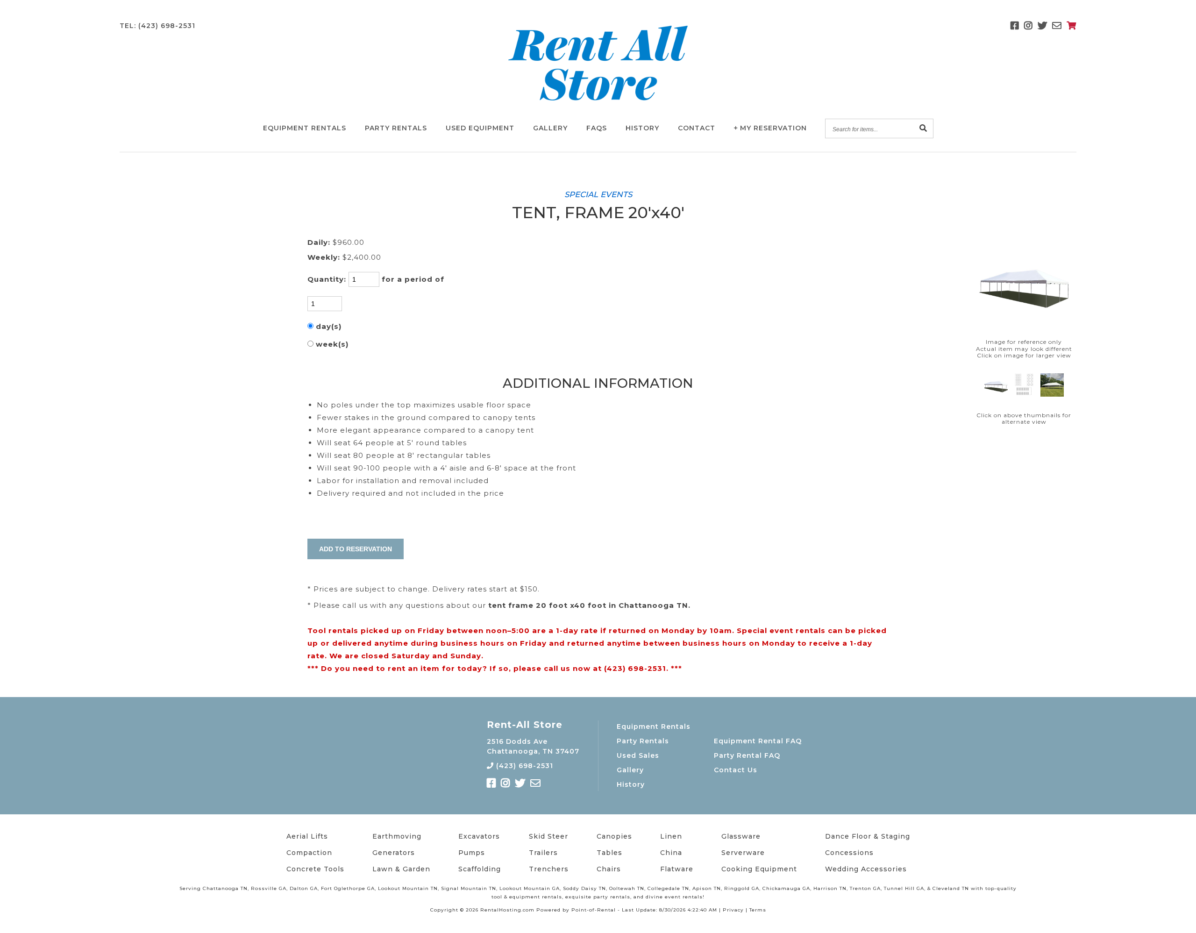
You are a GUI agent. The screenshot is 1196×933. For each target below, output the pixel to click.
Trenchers (549, 869)
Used (480, 128)
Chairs (609, 869)
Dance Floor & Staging (867, 836)
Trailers (543, 852)
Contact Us (735, 770)
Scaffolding (479, 869)
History (642, 128)
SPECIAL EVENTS (598, 194)
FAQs (596, 128)
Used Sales (638, 755)
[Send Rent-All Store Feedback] (1057, 25)
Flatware (676, 869)
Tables (609, 852)
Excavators (479, 836)
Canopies (614, 836)
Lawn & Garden (401, 869)
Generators (393, 852)
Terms (757, 910)
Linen (671, 836)
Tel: (157, 25)
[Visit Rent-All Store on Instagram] (1028, 25)
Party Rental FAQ (747, 755)
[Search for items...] (923, 128)
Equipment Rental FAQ (758, 741)
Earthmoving (396, 836)
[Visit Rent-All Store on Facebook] (1015, 25)
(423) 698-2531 (523, 766)
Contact (696, 128)
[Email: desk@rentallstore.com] (535, 783)
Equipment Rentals (654, 726)
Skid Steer (548, 836)
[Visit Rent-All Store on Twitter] (1042, 25)
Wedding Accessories (866, 869)
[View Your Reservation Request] (1071, 25)
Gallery (550, 128)
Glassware (741, 836)
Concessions (849, 852)
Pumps (471, 852)
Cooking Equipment (759, 869)
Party (396, 128)
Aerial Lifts (307, 836)
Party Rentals (643, 741)
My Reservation (773, 128)
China (671, 852)
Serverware (743, 852)
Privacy (733, 910)
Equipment (304, 128)
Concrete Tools (315, 869)
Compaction (309, 852)
